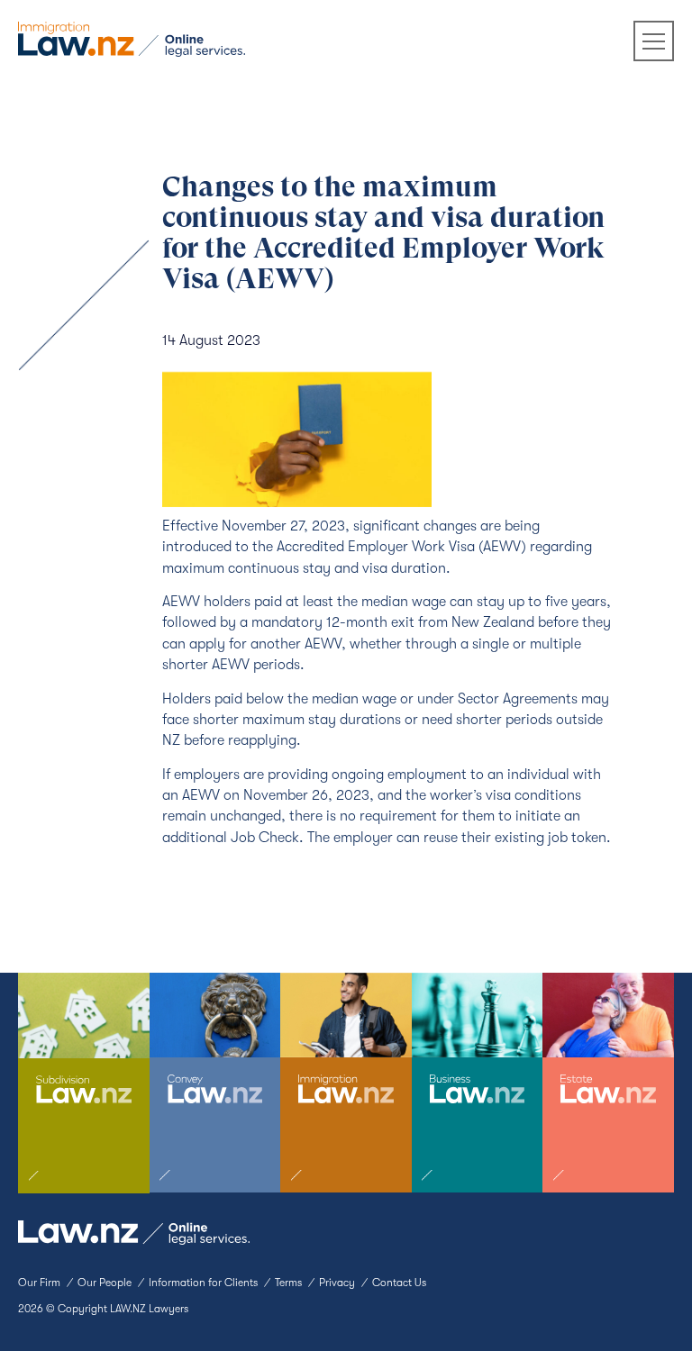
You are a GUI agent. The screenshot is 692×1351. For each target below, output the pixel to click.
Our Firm (39, 1282)
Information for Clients (203, 1282)
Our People (104, 1282)
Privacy (337, 1282)
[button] (653, 41)
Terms (288, 1282)
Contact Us (399, 1282)
